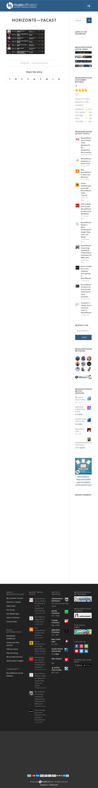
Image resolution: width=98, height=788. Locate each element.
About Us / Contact (13, 602)
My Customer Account (14, 598)
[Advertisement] (83, 535)
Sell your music (12, 649)
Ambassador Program (14, 661)
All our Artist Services (14, 657)
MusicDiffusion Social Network (14, 674)
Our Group (10, 610)
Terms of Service (12, 617)
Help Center (11, 606)
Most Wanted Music (41, 63)
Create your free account (12, 643)
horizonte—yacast (34, 20)
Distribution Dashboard (10, 637)
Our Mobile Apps (12, 614)
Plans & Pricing (12, 653)
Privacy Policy (11, 621)
